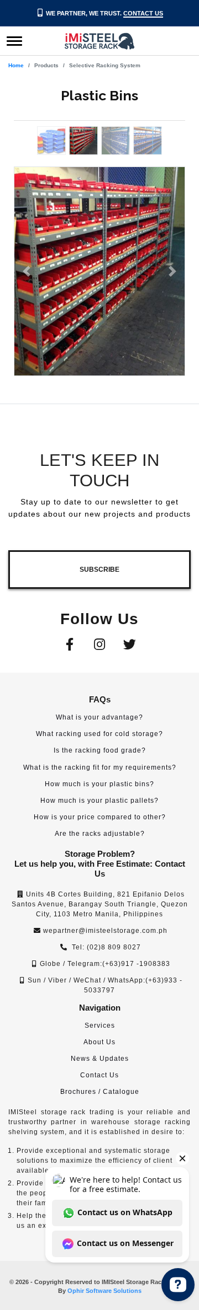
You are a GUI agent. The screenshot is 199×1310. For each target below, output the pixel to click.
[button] (27, 271)
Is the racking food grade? (100, 750)
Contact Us (143, 13)
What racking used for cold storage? (99, 734)
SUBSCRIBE (99, 569)
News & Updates (100, 1058)
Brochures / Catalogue (99, 1092)
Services (100, 1025)
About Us (99, 1042)
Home (16, 65)
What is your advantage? (99, 717)
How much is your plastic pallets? (99, 800)
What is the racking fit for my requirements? (99, 767)
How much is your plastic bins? (99, 784)
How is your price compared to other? (100, 817)
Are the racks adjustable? (100, 833)
